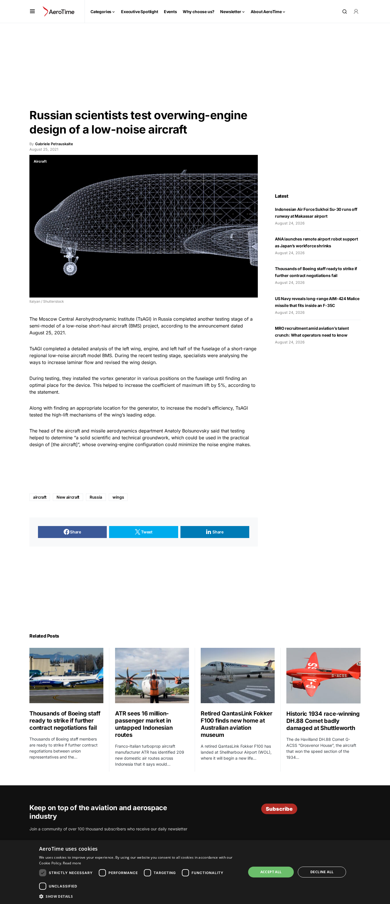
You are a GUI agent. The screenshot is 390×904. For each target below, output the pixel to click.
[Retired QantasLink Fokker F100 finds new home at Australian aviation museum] (238, 675)
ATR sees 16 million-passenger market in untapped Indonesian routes (143, 724)
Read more (72, 863)
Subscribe (279, 809)
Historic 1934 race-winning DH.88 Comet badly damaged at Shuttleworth (323, 720)
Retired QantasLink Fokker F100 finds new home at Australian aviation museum (236, 724)
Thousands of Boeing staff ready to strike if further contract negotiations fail (64, 720)
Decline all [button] (321, 871)
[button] (32, 11)
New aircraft (68, 497)
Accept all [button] (271, 871)
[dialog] (195, 872)
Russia (96, 497)
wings (118, 497)
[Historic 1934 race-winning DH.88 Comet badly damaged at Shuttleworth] (323, 675)
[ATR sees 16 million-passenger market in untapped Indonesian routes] (152, 675)
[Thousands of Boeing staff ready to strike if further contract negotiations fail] (66, 675)
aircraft (39, 497)
